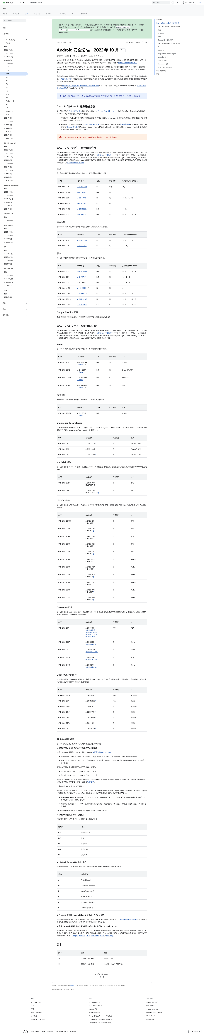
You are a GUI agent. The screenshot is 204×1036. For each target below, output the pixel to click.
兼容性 (48, 14)
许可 (56, 1031)
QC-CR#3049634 (92, 632)
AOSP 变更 (63, 32)
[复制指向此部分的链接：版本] (64, 945)
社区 (43, 1031)
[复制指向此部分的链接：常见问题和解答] (76, 739)
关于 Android (35, 1031)
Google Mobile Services (154, 1012)
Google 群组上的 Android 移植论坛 (100, 1023)
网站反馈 (73, 1031)
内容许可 (73, 986)
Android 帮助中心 (152, 1002)
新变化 (5, 14)
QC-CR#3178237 (91, 659)
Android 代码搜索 (36, 3)
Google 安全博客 (94, 1012)
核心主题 (37, 14)
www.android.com (152, 1009)
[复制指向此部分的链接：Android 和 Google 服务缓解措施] (97, 107)
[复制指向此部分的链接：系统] (63, 253)
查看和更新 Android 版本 (127, 63)
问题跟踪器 (150, 1019)
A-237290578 (82, 187)
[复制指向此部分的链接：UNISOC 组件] (72, 500)
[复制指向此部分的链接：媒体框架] (67, 222)
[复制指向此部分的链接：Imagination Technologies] (84, 423)
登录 (200, 3)
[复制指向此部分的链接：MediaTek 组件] (73, 462)
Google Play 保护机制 (106, 111)
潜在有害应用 (125, 124)
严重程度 (108, 155)
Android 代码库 (36, 1002)
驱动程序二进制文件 (38, 1019)
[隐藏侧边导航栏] (25, 1032)
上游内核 (80, 364)
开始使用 (16, 14)
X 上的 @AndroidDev (96, 1006)
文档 (19, 3)
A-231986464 (81, 246)
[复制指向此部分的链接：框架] (63, 169)
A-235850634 (82, 240)
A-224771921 (81, 198)
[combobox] (163, 2)
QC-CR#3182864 (91, 667)
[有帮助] (142, 42)
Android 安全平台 (75, 111)
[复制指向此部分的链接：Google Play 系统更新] (80, 312)
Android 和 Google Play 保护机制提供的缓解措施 (80, 86)
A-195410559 (81, 288)
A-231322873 (81, 214)
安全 (26, 14)
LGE (88, 936)
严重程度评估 (65, 79)
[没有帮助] (145, 42)
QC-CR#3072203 (92, 652)
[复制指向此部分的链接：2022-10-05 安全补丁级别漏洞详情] (99, 326)
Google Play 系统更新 (75, 163)
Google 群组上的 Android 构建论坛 (100, 1019)
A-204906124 (82, 294)
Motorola (95, 936)
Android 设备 (61, 14)
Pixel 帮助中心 (151, 1006)
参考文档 (84, 14)
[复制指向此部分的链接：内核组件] (67, 395)
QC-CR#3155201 (91, 644)
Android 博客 (93, 1009)
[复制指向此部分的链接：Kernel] (65, 344)
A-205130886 (82, 209)
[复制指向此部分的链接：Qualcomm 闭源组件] (79, 675)
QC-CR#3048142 (91, 630)
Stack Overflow (151, 1016)
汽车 (73, 14)
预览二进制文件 (36, 1012)
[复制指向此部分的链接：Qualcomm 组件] (74, 607)
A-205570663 (82, 299)
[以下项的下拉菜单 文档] (24, 2)
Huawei (82, 936)
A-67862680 (81, 203)
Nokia (102, 936)
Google (75, 936)
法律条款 (50, 1031)
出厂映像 (34, 1016)
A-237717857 (81, 277)
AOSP (58, 42)
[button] (12, 34)
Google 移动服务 (72, 127)
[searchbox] (14, 20)
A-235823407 (82, 305)
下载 (32, 1009)
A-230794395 (82, 271)
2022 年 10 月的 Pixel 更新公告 (129, 96)
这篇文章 (90, 782)
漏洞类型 (99, 155)
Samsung (109, 936)
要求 (32, 1006)
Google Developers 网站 (128, 919)
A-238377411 (81, 192)
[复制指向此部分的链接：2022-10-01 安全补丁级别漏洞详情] (98, 148)
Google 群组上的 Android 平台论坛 (100, 1016)
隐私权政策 (64, 1031)
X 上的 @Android (94, 1002)
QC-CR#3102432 (91, 636)
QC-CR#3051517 (91, 634)
